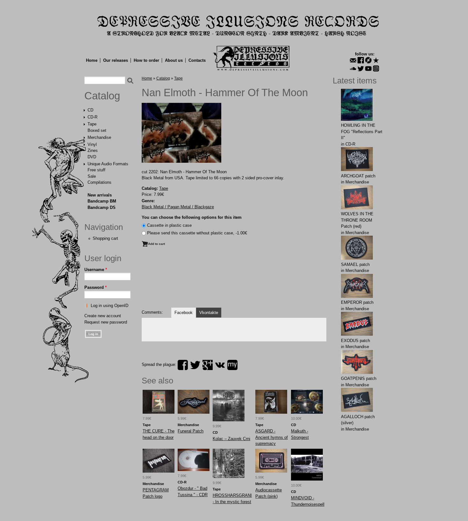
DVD (92, 156)
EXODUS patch (355, 340)
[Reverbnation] (376, 60)
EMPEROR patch (357, 302)
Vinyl (92, 144)
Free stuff (96, 170)
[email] (353, 60)
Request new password (105, 322)
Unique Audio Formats (108, 163)
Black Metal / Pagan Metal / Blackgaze (178, 206)
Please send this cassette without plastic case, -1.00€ (197, 233)
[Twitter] (361, 68)
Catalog (102, 96)
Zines (93, 150)
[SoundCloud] (353, 68)
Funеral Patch (190, 431)
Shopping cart (105, 238)
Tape (92, 124)
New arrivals (100, 195)
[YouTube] (368, 68)
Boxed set (97, 130)
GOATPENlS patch (358, 378)
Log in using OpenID (109, 305)
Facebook (183, 312)
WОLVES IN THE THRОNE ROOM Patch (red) (357, 220)
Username (95, 269)
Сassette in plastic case (169, 225)
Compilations (99, 182)
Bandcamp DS (102, 207)
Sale (92, 176)
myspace (232, 365)
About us (174, 60)
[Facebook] (361, 60)
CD (90, 110)
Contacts (197, 60)
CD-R (92, 117)
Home (91, 60)
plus (207, 365)
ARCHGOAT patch (358, 176)
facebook (183, 365)
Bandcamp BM (102, 201)
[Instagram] (376, 68)
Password (95, 287)
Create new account (102, 315)
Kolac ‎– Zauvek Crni (231, 438)
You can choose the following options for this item (192, 217)
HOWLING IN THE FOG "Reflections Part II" (361, 131)
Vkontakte (208, 312)
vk (220, 365)
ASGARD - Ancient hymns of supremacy (271, 437)
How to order (146, 60)
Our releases (115, 60)
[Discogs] (368, 60)
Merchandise (99, 137)
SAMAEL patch (355, 264)
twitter (195, 365)
